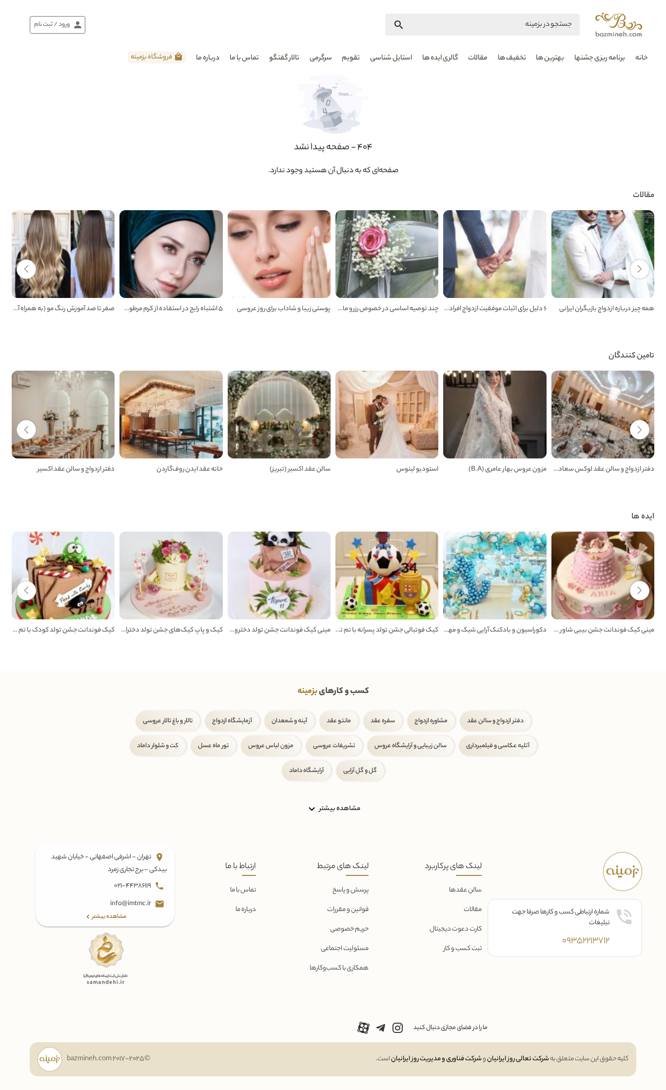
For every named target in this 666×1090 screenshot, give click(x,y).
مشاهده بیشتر (339, 808)
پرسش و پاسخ (351, 890)
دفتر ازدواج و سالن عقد (495, 721)
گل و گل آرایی (360, 771)
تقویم (351, 58)
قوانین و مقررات (348, 909)
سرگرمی (321, 58)
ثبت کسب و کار (463, 948)
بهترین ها (550, 58)
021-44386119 (133, 886)
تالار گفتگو (284, 58)
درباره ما (207, 58)
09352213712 (585, 941)
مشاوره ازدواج (431, 721)
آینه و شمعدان (289, 721)
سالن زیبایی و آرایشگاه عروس (410, 746)
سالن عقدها (465, 890)
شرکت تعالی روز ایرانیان (518, 1059)
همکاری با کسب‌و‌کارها (339, 968)
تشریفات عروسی (334, 746)
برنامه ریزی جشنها (599, 58)
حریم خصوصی (349, 929)
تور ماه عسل (213, 746)
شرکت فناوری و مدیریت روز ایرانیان (436, 1059)
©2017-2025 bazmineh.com (108, 1059)
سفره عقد (383, 721)
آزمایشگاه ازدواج (232, 721)
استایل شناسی (391, 58)
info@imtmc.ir (131, 904)
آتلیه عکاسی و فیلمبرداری (497, 746)
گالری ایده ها (440, 58)
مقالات (478, 58)
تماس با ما (244, 58)
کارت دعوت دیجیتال (456, 929)
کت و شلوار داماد (157, 746)
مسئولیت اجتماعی (345, 948)
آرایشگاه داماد (306, 771)
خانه (641, 58)
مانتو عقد (339, 721)
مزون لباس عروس (271, 746)
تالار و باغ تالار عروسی (168, 721)
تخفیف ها (512, 58)
